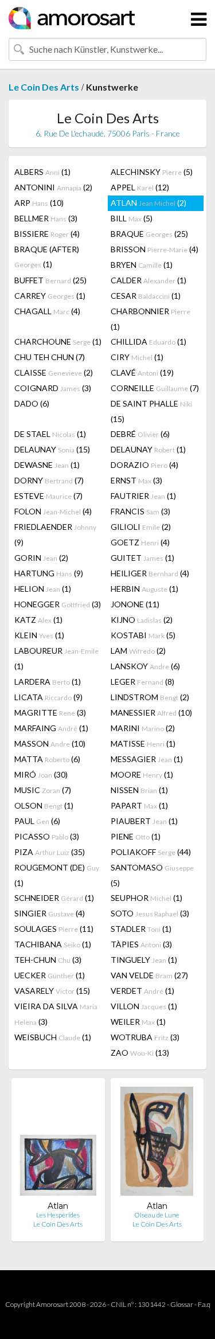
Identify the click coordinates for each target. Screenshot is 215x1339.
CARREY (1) (49, 295)
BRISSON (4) (154, 249)
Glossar (181, 1304)
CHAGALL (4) (47, 311)
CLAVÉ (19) (142, 372)
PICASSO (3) (46, 836)
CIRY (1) (137, 357)
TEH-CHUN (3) (47, 960)
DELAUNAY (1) (148, 449)
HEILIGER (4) (150, 573)
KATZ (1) (38, 619)
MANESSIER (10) (151, 712)
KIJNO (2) (142, 619)
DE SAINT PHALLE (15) (151, 411)
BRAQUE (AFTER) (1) (46, 256)
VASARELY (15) (52, 991)
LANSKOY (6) (145, 666)
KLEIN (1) (39, 635)
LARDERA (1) (47, 681)
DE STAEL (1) (50, 434)
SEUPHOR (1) (146, 898)
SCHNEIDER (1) (54, 898)
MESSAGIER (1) (147, 759)
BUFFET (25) (50, 280)
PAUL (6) (37, 821)
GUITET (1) (142, 558)
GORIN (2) (41, 558)
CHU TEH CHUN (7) (49, 357)
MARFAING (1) (51, 728)
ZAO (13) (140, 1052)
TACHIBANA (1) (52, 944)
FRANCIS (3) (140, 511)
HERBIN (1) (144, 589)
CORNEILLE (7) (155, 388)
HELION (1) (42, 589)
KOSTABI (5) (143, 635)
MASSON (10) (49, 743)
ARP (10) (39, 203)
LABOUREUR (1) (56, 658)
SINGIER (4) (49, 913)
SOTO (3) (150, 913)
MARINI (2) (143, 728)
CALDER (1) (148, 280)
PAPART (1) (139, 805)
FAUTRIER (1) (143, 496)
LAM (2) (138, 650)
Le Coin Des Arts (44, 86)
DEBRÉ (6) (140, 434)
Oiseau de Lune (156, 1215)
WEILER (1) (138, 1021)
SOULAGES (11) (53, 929)
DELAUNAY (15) (52, 449)
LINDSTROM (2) (150, 697)
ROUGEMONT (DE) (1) (56, 875)
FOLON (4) (53, 511)
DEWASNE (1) (47, 465)
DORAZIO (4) (144, 465)
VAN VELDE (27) (149, 975)
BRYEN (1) (142, 265)
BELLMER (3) (45, 218)
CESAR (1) (146, 295)
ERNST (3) (136, 480)
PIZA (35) (49, 852)
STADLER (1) (141, 929)
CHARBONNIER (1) (150, 318)
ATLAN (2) (148, 203)
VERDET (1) (142, 991)
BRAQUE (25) (149, 234)
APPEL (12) (140, 187)
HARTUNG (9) (48, 573)
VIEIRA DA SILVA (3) (55, 1013)
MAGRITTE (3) (50, 712)
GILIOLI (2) (141, 527)
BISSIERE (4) (47, 234)
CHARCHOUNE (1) (57, 341)
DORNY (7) (49, 480)
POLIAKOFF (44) (151, 852)
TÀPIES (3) (141, 944)
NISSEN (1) (139, 790)
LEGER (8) (142, 681)
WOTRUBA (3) (145, 1037)
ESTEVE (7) (48, 496)
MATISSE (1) (143, 743)
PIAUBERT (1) (144, 821)
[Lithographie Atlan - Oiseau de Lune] (156, 1143)
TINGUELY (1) (144, 960)
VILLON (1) (144, 1006)
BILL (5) (132, 218)
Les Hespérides (58, 1215)
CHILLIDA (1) (148, 341)
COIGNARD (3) (52, 388)
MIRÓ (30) (41, 774)
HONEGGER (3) (57, 604)
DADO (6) (31, 403)
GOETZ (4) (140, 542)
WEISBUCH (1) (52, 1037)
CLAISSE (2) (53, 372)
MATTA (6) (47, 759)
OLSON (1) (43, 805)
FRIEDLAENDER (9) (55, 534)
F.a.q (204, 1304)
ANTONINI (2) (53, 187)
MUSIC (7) (42, 790)
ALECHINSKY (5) (152, 172)
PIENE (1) (136, 836)
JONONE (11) (135, 604)
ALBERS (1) (42, 172)
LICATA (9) (48, 697)
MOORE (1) (142, 774)
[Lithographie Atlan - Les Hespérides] (58, 1143)
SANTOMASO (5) (152, 875)
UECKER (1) (49, 975)
